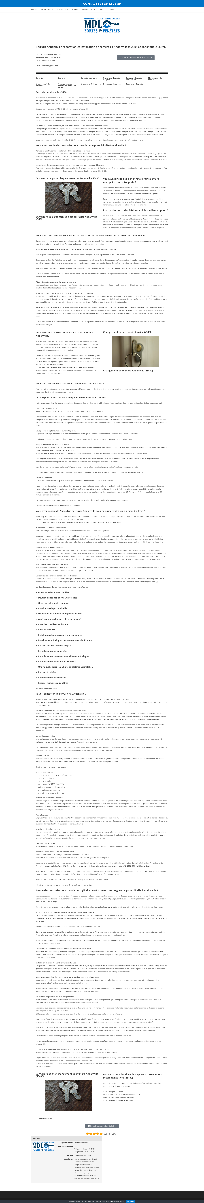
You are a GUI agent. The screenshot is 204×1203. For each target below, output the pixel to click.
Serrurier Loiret (45, 1118)
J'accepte (130, 1201)
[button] (102, 1118)
